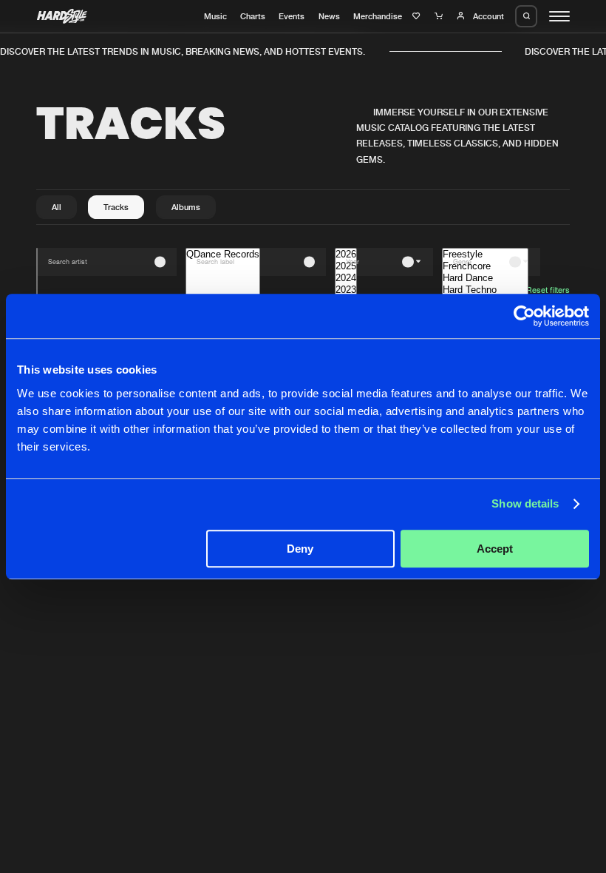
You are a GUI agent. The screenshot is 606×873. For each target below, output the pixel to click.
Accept (495, 548)
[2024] (346, 278)
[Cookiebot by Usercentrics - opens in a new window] (524, 316)
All (56, 207)
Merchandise (377, 16)
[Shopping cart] (440, 16)
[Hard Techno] (485, 290)
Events (291, 16)
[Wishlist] (417, 16)
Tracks (116, 207)
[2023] (346, 290)
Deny (300, 548)
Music (215, 16)
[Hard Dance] (485, 278)
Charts (252, 16)
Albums (185, 207)
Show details (525, 503)
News (329, 16)
